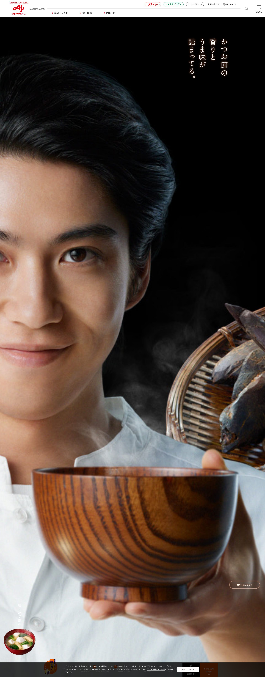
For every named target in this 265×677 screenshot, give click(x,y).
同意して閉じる (188, 669)
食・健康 (87, 13)
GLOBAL (230, 4)
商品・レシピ (61, 13)
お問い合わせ (213, 4)
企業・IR (110, 13)
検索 (246, 8)
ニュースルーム (195, 4)
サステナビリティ (173, 4)
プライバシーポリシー (156, 669)
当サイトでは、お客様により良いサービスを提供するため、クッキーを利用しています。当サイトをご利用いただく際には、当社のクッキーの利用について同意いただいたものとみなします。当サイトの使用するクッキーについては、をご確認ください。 (120, 669)
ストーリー (153, 4)
